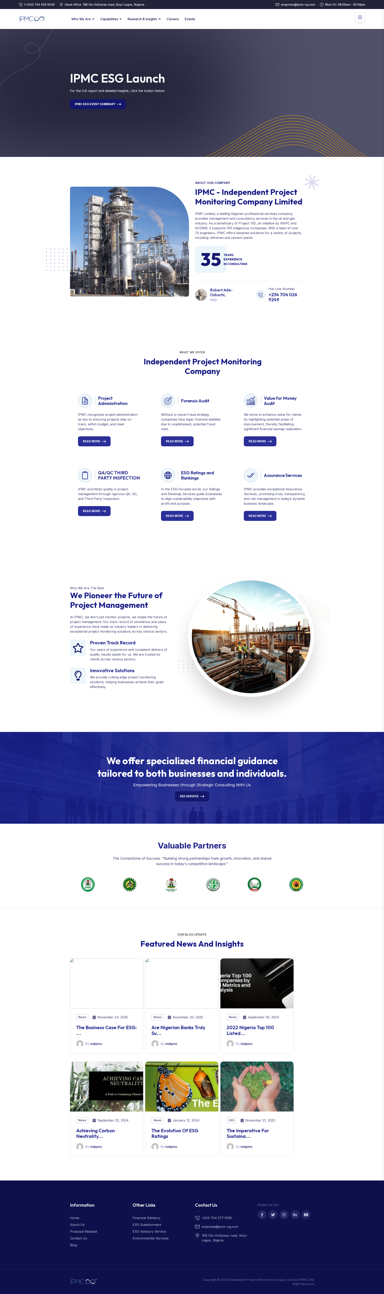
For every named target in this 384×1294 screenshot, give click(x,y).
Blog (73, 1245)
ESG (231, 1120)
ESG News (82, 106)
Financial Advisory (146, 1218)
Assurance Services (283, 475)
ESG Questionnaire (147, 1225)
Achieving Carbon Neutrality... (95, 1133)
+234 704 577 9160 (217, 1218)
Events (190, 19)
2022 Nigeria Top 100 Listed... (250, 1030)
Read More (91, 441)
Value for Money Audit (280, 400)
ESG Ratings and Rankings (197, 475)
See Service (189, 796)
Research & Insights (142, 19)
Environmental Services (151, 1238)
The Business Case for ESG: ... (106, 1030)
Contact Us (78, 1238)
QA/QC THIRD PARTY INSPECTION (119, 475)
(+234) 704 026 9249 (39, 4)
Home (74, 1218)
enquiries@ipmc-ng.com (298, 4)
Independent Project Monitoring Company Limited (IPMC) (268, 1279)
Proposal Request (83, 1231)
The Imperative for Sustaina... (248, 1133)
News (82, 1017)
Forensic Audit (195, 401)
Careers (173, 19)
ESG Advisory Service (149, 1231)
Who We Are (81, 19)
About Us (77, 1225)
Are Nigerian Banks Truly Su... (178, 1030)
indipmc (96, 1044)
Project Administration (113, 400)
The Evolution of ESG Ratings (174, 1133)
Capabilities (109, 19)
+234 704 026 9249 (283, 297)
